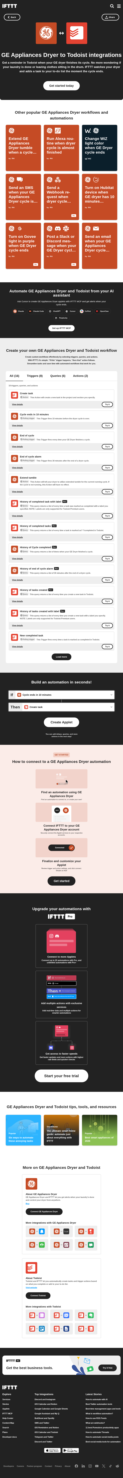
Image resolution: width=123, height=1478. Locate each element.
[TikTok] (110, 1466)
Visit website (31, 1288)
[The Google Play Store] (70, 1451)
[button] (119, 6)
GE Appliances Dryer (29, 55)
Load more (61, 657)
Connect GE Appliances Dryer (44, 1212)
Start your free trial (61, 1076)
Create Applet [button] (61, 722)
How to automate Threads (97, 1432)
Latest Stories (94, 1394)
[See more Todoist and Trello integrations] (37, 1328)
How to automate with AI (97, 1400)
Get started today (61, 85)
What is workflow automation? (99, 1414)
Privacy (58, 1466)
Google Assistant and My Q (47, 1414)
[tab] (14, 376)
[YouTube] (97, 1466)
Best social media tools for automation (103, 1442)
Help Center (7, 1418)
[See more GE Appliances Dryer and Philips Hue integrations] (61, 1231)
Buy (27, 1204)
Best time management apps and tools (103, 1409)
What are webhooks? (95, 1423)
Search (5, 1428)
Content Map (8, 1423)
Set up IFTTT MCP (61, 328)
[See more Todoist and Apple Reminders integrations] (37, 1315)
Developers (8, 1466)
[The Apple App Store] (52, 1450)
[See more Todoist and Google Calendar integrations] (61, 1315)
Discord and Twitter (43, 1442)
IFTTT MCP (7, 1414)
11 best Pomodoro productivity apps (102, 1428)
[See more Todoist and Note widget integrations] (86, 1328)
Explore (6, 1394)
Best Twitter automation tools (99, 1404)
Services (6, 1400)
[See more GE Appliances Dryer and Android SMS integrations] (86, 1245)
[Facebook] (76, 1466)
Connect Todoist (38, 1296)
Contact (48, 1466)
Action (25, 397)
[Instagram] (90, 1466)
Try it (107, 404)
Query (25, 506)
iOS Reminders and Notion (47, 1428)
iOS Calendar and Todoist (46, 1432)
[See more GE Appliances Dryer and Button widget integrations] (86, 1231)
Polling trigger (28, 418)
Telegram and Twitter (44, 1437)
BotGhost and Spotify (44, 1418)
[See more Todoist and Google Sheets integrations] (61, 1328)
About (67, 1466)
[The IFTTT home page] (9, 6)
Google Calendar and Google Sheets (51, 1409)
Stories (5, 1404)
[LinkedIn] (83, 1466)
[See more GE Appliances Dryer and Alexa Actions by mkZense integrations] (61, 1245)
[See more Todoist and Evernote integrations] (86, 1315)
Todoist (77, 55)
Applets (5, 1409)
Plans (5, 1432)
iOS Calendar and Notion (46, 1404)
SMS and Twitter (42, 1423)
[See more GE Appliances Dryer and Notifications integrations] (37, 1231)
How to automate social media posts (102, 1437)
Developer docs (9, 1437)
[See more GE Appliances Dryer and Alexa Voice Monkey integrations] (37, 1245)
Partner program (34, 1466)
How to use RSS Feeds (96, 1418)
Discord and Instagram (45, 1400)
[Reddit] (117, 1466)
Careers (20, 1466)
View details (17, 404)
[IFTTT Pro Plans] (64, 502)
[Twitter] (103, 1466)
